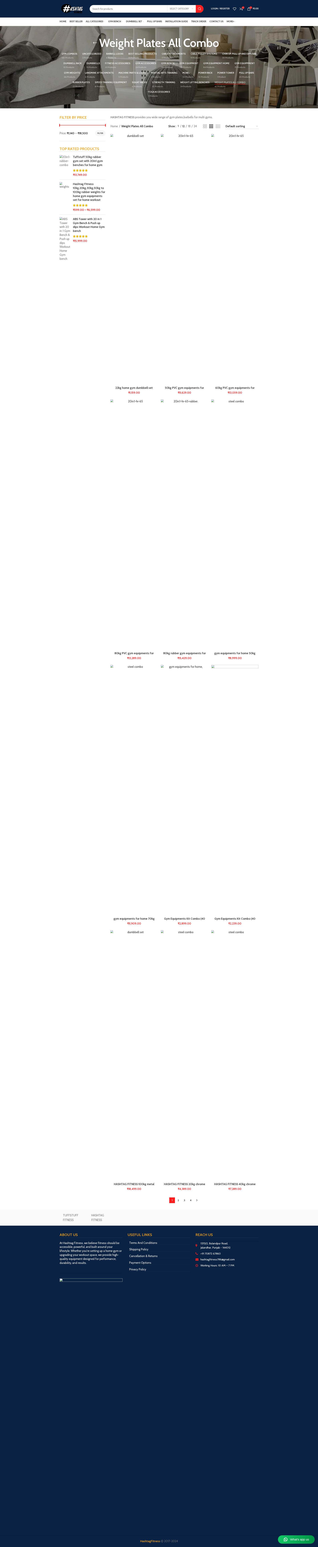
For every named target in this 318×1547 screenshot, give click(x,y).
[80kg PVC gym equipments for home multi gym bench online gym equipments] (134, 524)
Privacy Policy (137, 1269)
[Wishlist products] (234, 9)
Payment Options (140, 1262)
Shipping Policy (138, 1249)
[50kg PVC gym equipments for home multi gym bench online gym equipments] (184, 259)
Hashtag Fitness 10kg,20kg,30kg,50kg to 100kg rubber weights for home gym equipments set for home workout (89, 191)
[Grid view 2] (205, 126)
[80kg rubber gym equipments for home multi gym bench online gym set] (184, 524)
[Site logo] (72, 8)
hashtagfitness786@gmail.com (217, 1259)
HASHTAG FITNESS (97, 1217)
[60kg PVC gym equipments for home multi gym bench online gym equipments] (234, 259)
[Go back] (95, 43)
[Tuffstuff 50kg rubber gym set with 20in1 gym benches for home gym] (65, 166)
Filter (100, 133)
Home (114, 126)
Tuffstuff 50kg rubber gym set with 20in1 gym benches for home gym (88, 161)
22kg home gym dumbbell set (134, 387)
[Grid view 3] (211, 126)
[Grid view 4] (218, 126)
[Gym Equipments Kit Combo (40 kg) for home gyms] (184, 790)
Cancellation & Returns (143, 1256)
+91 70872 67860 (210, 1253)
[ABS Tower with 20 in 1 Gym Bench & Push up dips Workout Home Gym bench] (65, 239)
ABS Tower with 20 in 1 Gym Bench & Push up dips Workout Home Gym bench (89, 225)
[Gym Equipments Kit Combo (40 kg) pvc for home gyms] (234, 790)
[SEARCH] (199, 9)
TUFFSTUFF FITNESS (70, 1217)
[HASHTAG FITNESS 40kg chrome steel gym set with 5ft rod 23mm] (234, 1055)
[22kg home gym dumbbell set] (134, 259)
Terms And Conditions (143, 1243)
